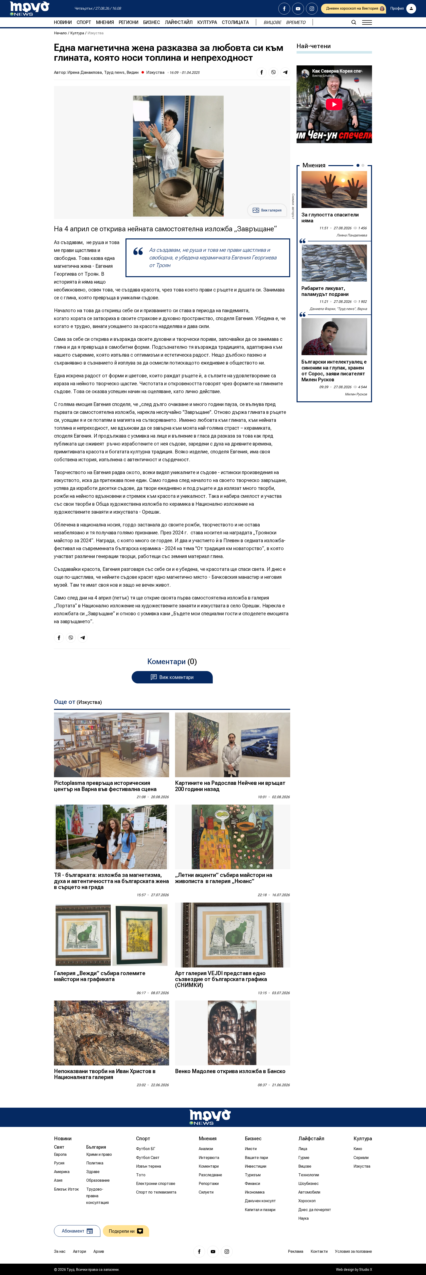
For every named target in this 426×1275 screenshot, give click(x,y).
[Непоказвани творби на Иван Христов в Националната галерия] (111, 1033)
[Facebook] (284, 9)
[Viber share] (273, 72)
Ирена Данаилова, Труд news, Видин (103, 72)
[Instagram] (312, 9)
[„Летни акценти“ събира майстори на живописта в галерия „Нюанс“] (232, 837)
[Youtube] (298, 9)
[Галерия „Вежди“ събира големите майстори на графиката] (111, 935)
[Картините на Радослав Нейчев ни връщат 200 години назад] (232, 745)
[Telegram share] (285, 72)
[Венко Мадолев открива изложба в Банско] (232, 1033)
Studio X (365, 1270)
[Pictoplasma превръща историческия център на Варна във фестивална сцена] (111, 745)
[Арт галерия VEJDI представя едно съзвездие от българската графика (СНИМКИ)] (232, 935)
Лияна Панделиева (352, 235)
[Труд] (210, 1117)
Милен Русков (356, 394)
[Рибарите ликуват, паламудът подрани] (334, 263)
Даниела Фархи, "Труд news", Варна (338, 309)
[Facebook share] (261, 72)
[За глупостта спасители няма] (334, 189)
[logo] (29, 8)
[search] (353, 22)
